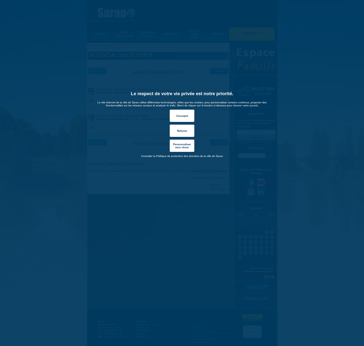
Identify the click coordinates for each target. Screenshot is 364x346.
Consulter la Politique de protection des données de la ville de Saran (182, 156)
